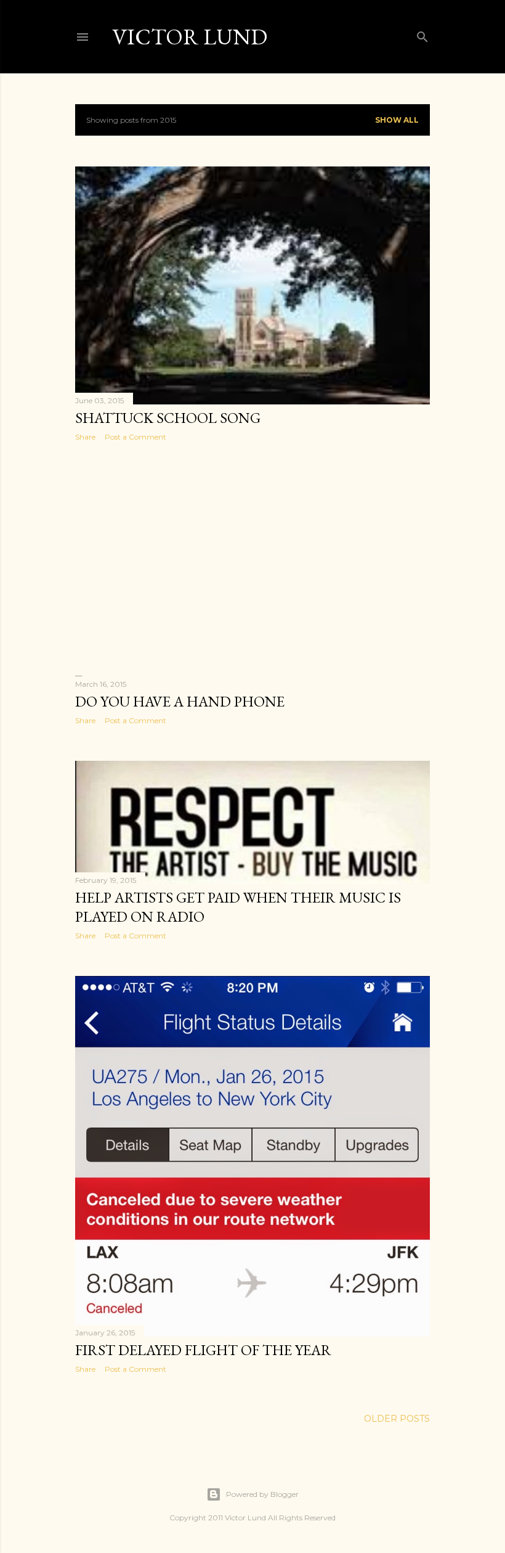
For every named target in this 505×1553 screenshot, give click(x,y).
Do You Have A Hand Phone (180, 701)
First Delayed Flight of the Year (203, 1349)
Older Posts (397, 1418)
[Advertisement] (252, 558)
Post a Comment (135, 436)
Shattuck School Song (168, 417)
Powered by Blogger (262, 1494)
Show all (397, 120)
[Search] (422, 34)
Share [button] (85, 436)
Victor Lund (189, 36)
